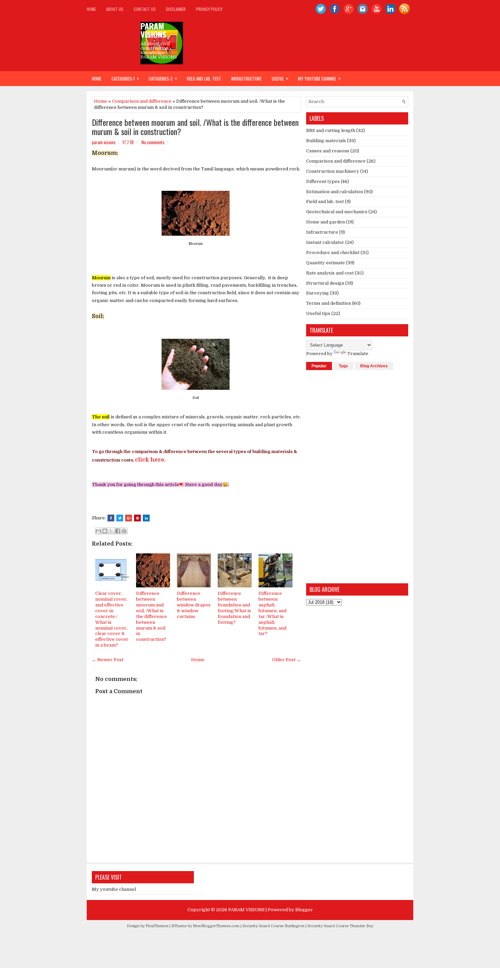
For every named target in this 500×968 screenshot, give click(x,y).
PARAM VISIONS (153, 30)
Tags (343, 366)
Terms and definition (328, 303)
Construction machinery (332, 171)
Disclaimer (176, 9)
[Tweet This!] (119, 518)
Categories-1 (125, 78)
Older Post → (286, 659)
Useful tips (318, 313)
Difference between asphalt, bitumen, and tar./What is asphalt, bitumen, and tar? (272, 613)
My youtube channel (319, 78)
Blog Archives (374, 366)
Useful (280, 78)
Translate (357, 353)
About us (114, 9)
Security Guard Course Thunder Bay (340, 926)
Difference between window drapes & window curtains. (194, 605)
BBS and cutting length (330, 130)
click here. (150, 460)
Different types (323, 181)
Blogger (304, 909)
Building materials (326, 140)
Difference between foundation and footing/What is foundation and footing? (234, 607)
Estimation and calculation (334, 191)
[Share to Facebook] (117, 531)
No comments (153, 142)
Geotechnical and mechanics (336, 211)
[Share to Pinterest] (124, 531)
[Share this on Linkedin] (146, 518)
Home (91, 9)
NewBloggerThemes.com (216, 926)
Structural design (325, 283)
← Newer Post (107, 659)
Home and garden (325, 221)
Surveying (317, 293)
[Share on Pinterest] (137, 518)
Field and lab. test (204, 78)
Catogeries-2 (163, 78)
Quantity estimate (325, 262)
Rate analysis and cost (330, 273)
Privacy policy (209, 9)
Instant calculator (325, 242)
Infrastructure (246, 78)
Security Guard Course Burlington (273, 926)
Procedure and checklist (333, 252)
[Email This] (98, 531)
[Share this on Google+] (128, 518)
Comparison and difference (141, 101)
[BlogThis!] (104, 531)
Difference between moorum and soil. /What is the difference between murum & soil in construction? (195, 127)
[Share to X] (111, 531)
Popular (319, 366)
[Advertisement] (357, 476)
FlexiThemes (157, 926)
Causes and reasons (327, 150)
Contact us (145, 9)
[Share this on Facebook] (110, 518)
